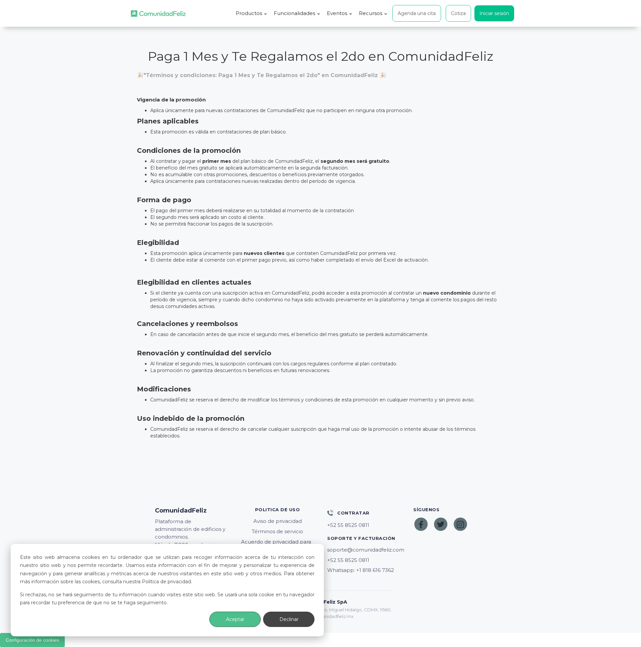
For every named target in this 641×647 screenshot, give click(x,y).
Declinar (288, 619)
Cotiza (458, 13)
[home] (158, 13)
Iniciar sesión (494, 13)
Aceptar (235, 619)
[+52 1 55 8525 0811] (363, 525)
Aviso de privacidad (277, 521)
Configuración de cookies (32, 640)
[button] (251, 13)
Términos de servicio (277, 531)
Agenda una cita (417, 13)
